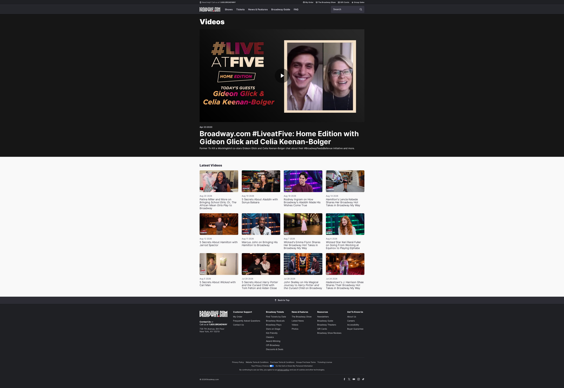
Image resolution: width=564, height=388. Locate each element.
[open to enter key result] (360, 9)
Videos (295, 324)
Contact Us (205, 321)
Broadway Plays (273, 324)
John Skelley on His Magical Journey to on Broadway (303, 285)
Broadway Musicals (275, 320)
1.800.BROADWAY (219, 2)
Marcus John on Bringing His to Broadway (260, 244)
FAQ (296, 9)
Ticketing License (324, 362)
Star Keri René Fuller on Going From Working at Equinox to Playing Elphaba (343, 245)
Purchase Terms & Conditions (282, 362)
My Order (309, 2)
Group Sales (359, 2)
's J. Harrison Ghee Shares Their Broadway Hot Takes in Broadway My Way (345, 285)
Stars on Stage (273, 329)
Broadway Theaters (326, 324)
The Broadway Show (327, 2)
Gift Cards (344, 2)
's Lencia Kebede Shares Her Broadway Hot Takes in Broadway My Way (343, 202)
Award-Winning (273, 341)
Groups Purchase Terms (306, 362)
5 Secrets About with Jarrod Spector (219, 244)
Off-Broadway (273, 345)
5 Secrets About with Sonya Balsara (260, 201)
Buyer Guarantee (355, 329)
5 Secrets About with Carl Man (218, 284)
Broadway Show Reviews (329, 333)
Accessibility (353, 324)
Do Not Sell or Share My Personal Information (294, 366)
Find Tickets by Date (276, 316)
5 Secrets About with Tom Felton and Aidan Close (260, 285)
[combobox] (347, 9)
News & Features (258, 9)
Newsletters (323, 316)
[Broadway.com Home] (210, 9)
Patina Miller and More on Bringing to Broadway (218, 204)
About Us (351, 316)
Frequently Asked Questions (246, 320)
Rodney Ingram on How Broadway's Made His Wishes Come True (302, 202)
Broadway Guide (280, 9)
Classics (270, 337)
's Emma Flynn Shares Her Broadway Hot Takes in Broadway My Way (302, 245)
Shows (229, 9)
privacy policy (283, 370)
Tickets (240, 9)
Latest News (298, 320)
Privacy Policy (238, 362)
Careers (351, 320)
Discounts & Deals (274, 349)
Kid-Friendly (272, 333)
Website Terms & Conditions (257, 362)
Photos (295, 329)
